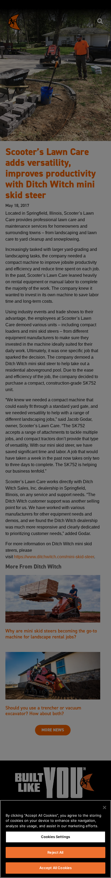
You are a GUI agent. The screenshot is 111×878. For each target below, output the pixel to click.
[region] (55, 839)
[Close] (104, 807)
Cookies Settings (55, 837)
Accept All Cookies (55, 868)
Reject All (55, 852)
